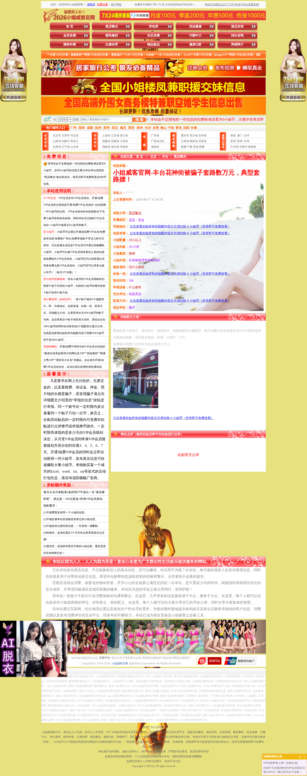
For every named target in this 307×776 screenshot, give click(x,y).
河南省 (124, 146)
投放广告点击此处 (153, 727)
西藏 (183, 146)
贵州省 (202, 135)
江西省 (124, 141)
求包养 (153, 26)
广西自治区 (158, 141)
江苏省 (115, 135)
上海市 (106, 135)
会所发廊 (69, 35)
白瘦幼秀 (111, 44)
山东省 (74, 146)
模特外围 (69, 44)
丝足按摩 (153, 35)
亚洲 (233, 141)
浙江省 (124, 135)
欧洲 (239, 141)
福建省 (106, 141)
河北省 (74, 135)
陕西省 (194, 141)
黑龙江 (74, 141)
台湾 (246, 135)
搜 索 (139, 120)
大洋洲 (234, 146)
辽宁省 (66, 146)
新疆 (202, 146)
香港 (233, 135)
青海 (195, 146)
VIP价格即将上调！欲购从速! (280, 763)
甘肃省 (202, 141)
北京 (153, 156)
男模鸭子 (237, 44)
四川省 (194, 135)
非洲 (246, 141)
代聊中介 (195, 35)
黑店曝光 (111, 26)
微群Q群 (195, 44)
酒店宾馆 (237, 26)
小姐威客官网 (120, 663)
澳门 (239, 135)
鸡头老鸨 (237, 35)
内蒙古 (66, 141)
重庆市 (185, 135)
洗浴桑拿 (195, 26)
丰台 (165, 156)
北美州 (243, 146)
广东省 (155, 135)
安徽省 (115, 141)
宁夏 (189, 146)
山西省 (57, 141)
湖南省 (106, 146)
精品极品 (153, 44)
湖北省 (115, 146)
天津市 (66, 135)
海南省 (155, 146)
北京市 (57, 135)
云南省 (185, 141)
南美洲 (252, 146)
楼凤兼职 (111, 35)
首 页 (69, 26)
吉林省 (57, 146)
